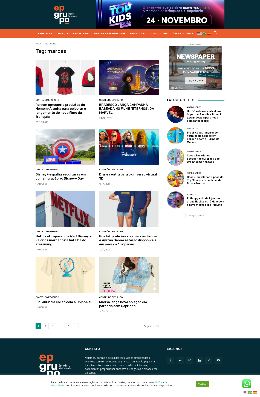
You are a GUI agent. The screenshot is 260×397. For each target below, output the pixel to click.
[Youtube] (218, 360)
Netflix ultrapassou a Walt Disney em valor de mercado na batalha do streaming (65, 240)
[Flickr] (180, 360)
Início (38, 43)
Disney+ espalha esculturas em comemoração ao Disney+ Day (61, 176)
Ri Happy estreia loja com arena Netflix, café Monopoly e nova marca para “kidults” (205, 201)
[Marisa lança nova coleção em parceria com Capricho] (129, 275)
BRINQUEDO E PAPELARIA (73, 33)
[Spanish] (209, 33)
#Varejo (191, 194)
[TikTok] (208, 360)
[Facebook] (170, 360)
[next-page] (76, 326)
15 (68, 326)
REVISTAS (136, 33)
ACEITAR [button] (202, 383)
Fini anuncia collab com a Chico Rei (63, 302)
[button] (215, 33)
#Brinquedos (194, 107)
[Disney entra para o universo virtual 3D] (129, 147)
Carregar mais (194, 215)
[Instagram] (189, 360)
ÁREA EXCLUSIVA (183, 33)
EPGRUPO (44, 33)
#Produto (192, 129)
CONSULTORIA (159, 33)
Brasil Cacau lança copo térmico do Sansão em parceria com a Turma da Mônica (203, 137)
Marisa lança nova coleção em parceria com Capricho (123, 304)
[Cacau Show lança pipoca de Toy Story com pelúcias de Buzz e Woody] (175, 178)
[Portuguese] (204, 33)
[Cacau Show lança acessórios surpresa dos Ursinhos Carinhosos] (175, 157)
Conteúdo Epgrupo (47, 100)
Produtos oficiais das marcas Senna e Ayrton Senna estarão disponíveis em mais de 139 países (128, 240)
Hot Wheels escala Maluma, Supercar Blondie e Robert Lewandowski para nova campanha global (204, 116)
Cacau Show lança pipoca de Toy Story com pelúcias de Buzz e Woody (205, 180)
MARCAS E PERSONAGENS (109, 33)
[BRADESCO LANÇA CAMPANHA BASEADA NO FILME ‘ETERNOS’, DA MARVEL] (129, 77)
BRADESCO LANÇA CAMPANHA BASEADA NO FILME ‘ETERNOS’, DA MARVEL (126, 109)
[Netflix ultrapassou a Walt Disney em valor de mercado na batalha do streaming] (65, 209)
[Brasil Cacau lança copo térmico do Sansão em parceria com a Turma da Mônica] (175, 135)
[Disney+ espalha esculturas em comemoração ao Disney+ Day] (65, 147)
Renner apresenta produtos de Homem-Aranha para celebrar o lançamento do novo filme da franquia (61, 111)
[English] (199, 33)
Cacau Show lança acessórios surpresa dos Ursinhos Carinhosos (203, 158)
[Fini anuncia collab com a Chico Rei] (65, 275)
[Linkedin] (199, 360)
